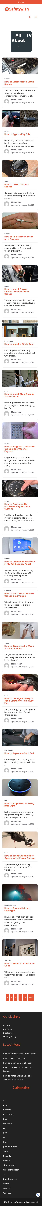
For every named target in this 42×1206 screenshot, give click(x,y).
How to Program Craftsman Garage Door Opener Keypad (19, 449)
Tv (4, 1174)
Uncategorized (10, 905)
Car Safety (8, 750)
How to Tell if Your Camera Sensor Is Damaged (19, 594)
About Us (7, 1029)
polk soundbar (10, 1146)
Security (7, 960)
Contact (7, 1025)
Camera (7, 591)
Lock (6, 695)
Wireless (7, 1193)
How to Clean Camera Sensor (16, 185)
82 (25, 997)
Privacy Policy (9, 1036)
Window (7, 1188)
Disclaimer (8, 1033)
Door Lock (8, 1123)
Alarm (6, 1105)
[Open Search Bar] (30, 17)
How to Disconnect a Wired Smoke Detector (19, 647)
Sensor (7, 79)
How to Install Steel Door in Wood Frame (19, 395)
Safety (6, 131)
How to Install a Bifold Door (19, 344)
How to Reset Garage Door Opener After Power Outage (19, 857)
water (6, 1183)
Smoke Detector (11, 1169)
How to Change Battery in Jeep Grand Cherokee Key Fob (18, 701)
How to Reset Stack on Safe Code (19, 964)
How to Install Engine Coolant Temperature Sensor (16, 291)
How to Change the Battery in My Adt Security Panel (19, 562)
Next (31, 997)
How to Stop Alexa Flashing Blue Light (19, 804)
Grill (5, 1128)
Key (5, 1132)
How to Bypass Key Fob (17, 134)
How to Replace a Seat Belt (19, 753)
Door (6, 391)
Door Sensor (9, 341)
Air (4, 1100)
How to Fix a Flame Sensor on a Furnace (18, 238)
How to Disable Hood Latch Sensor (19, 83)
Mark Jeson (16, 99)
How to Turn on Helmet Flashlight (17, 909)
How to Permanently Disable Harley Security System (17, 506)
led (5, 800)
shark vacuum (10, 1165)
